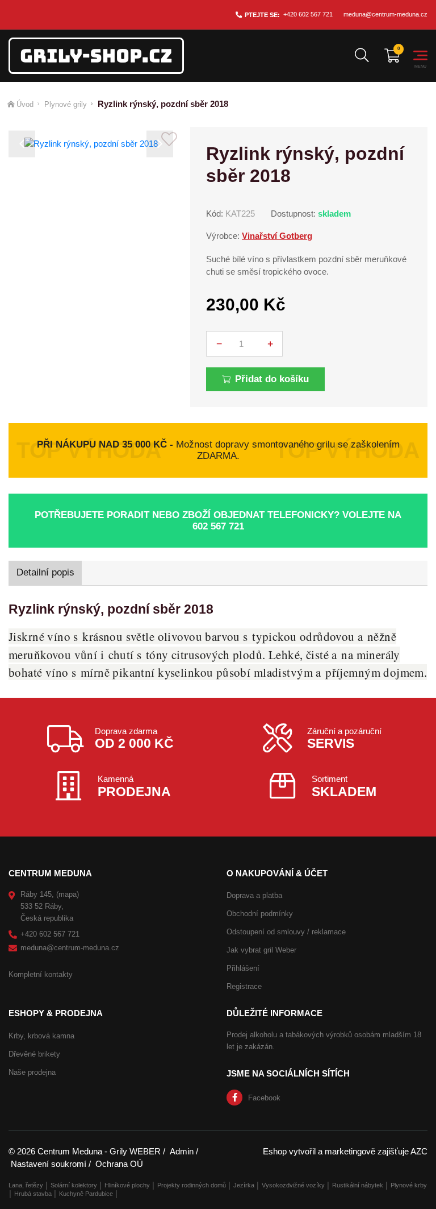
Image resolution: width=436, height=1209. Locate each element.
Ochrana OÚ (119, 1164)
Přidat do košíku (272, 379)
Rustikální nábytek (357, 1185)
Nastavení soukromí (48, 1164)
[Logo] (96, 56)
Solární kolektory (74, 1185)
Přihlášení (243, 968)
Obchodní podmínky (260, 913)
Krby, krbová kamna (41, 1036)
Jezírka (243, 1185)
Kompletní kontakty (41, 974)
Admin (182, 1151)
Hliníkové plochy (127, 1185)
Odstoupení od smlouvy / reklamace (286, 932)
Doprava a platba (254, 895)
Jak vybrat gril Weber (261, 950)
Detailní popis (45, 572)
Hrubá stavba (33, 1193)
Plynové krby (409, 1185)
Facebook (264, 1098)
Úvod (24, 104)
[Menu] (420, 55)
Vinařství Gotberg (277, 236)
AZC (418, 1151)
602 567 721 (218, 526)
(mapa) (67, 894)
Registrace (244, 986)
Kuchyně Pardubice (86, 1193)
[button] (22, 144)
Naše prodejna (32, 1072)
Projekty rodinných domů (191, 1185)
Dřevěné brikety (34, 1054)
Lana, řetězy (26, 1185)
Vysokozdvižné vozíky (293, 1185)
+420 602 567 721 (308, 14)
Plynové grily (65, 104)
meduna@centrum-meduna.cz (385, 14)
